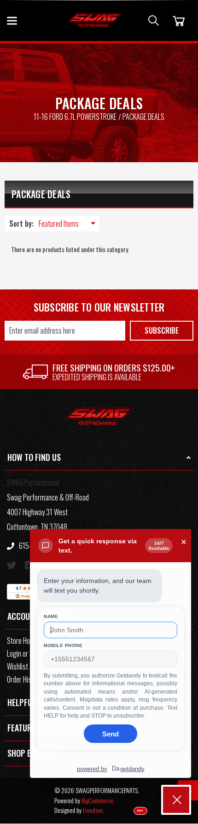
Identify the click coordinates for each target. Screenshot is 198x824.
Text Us (140, 810)
